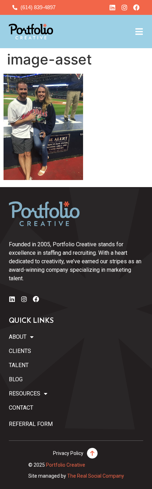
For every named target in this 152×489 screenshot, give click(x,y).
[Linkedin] (112, 7)
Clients (20, 351)
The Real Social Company (95, 476)
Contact (21, 407)
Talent (19, 365)
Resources (24, 393)
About (18, 336)
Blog (16, 379)
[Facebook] (136, 7)
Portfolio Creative (65, 465)
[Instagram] (124, 7)
